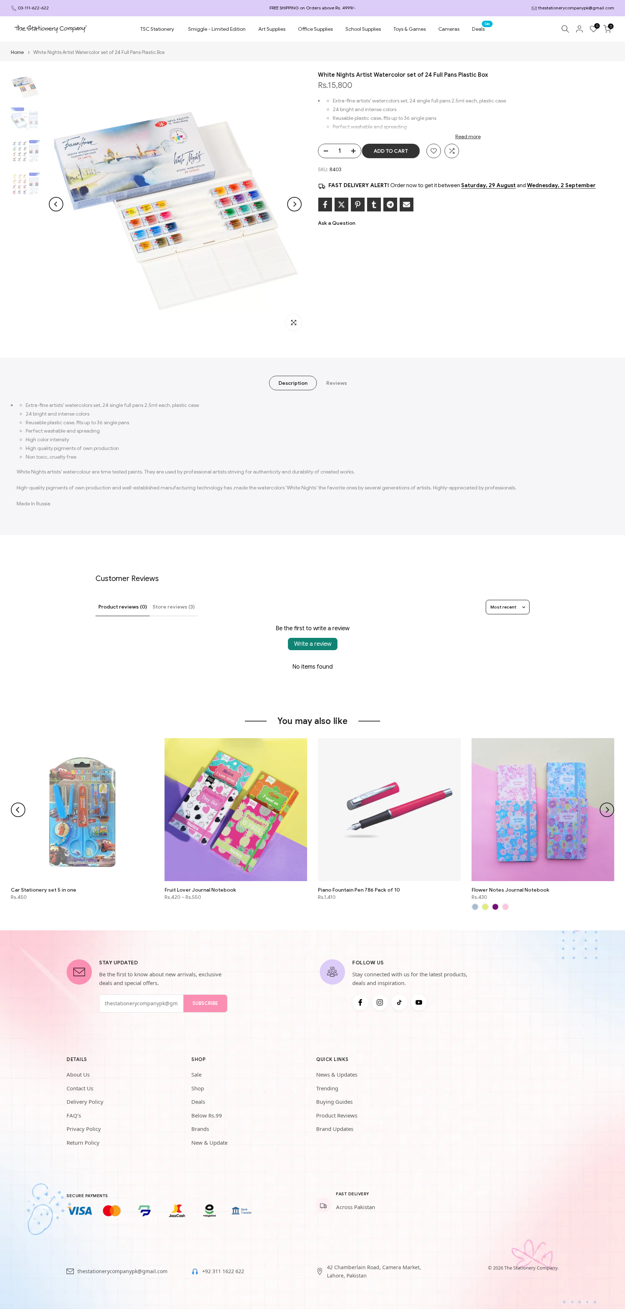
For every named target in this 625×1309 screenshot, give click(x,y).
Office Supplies (315, 29)
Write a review (312, 644)
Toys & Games (410, 29)
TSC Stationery (157, 29)
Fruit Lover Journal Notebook (200, 890)
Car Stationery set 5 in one (43, 890)
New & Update (209, 1142)
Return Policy (83, 1142)
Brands (200, 1128)
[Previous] (56, 204)
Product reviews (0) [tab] (122, 606)
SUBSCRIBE (205, 1003)
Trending (327, 1088)
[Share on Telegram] (390, 204)
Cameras (448, 29)
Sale (196, 1074)
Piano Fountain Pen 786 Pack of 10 (359, 890)
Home (17, 52)
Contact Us (80, 1088)
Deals (481, 28)
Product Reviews (336, 1115)
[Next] (294, 204)
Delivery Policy (85, 1101)
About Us (78, 1074)
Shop (197, 1088)
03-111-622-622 (33, 7)
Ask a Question (336, 223)
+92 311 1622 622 (223, 1271)
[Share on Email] (406, 204)
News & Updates (336, 1074)
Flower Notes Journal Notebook (510, 890)
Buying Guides (334, 1101)
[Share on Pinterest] (357, 204)
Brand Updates (334, 1128)
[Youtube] (419, 1002)
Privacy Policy (84, 1128)
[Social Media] (360, 1002)
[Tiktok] (399, 1002)
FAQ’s (74, 1115)
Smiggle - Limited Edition (217, 29)
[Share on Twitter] (341, 204)
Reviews (336, 383)
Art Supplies (271, 29)
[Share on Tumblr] (374, 204)
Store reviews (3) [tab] (174, 606)
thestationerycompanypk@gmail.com (576, 7)
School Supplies (363, 29)
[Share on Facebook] (325, 204)
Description (293, 383)
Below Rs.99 (206, 1115)
